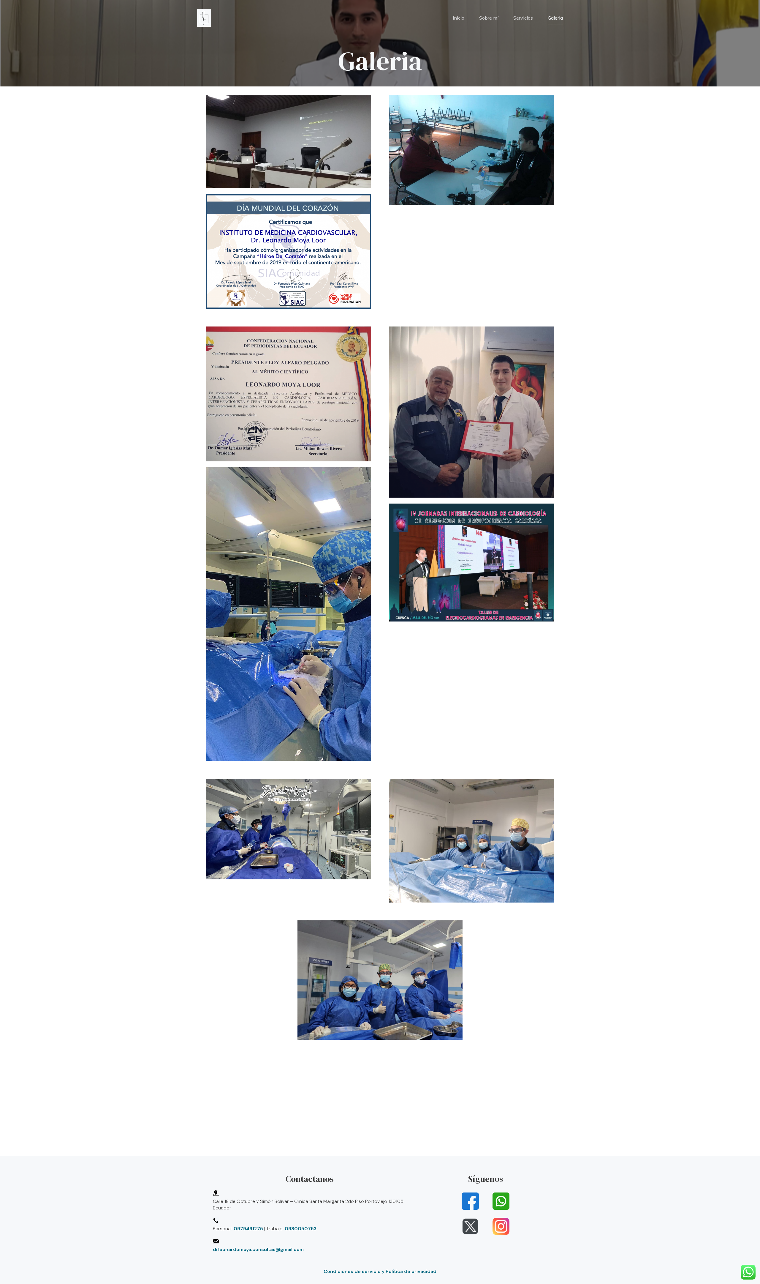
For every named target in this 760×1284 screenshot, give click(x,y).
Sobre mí (488, 18)
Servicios (523, 18)
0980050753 (300, 1228)
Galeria (555, 18)
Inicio (458, 18)
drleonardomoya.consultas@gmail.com (258, 1249)
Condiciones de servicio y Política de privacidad (380, 1271)
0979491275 (248, 1228)
